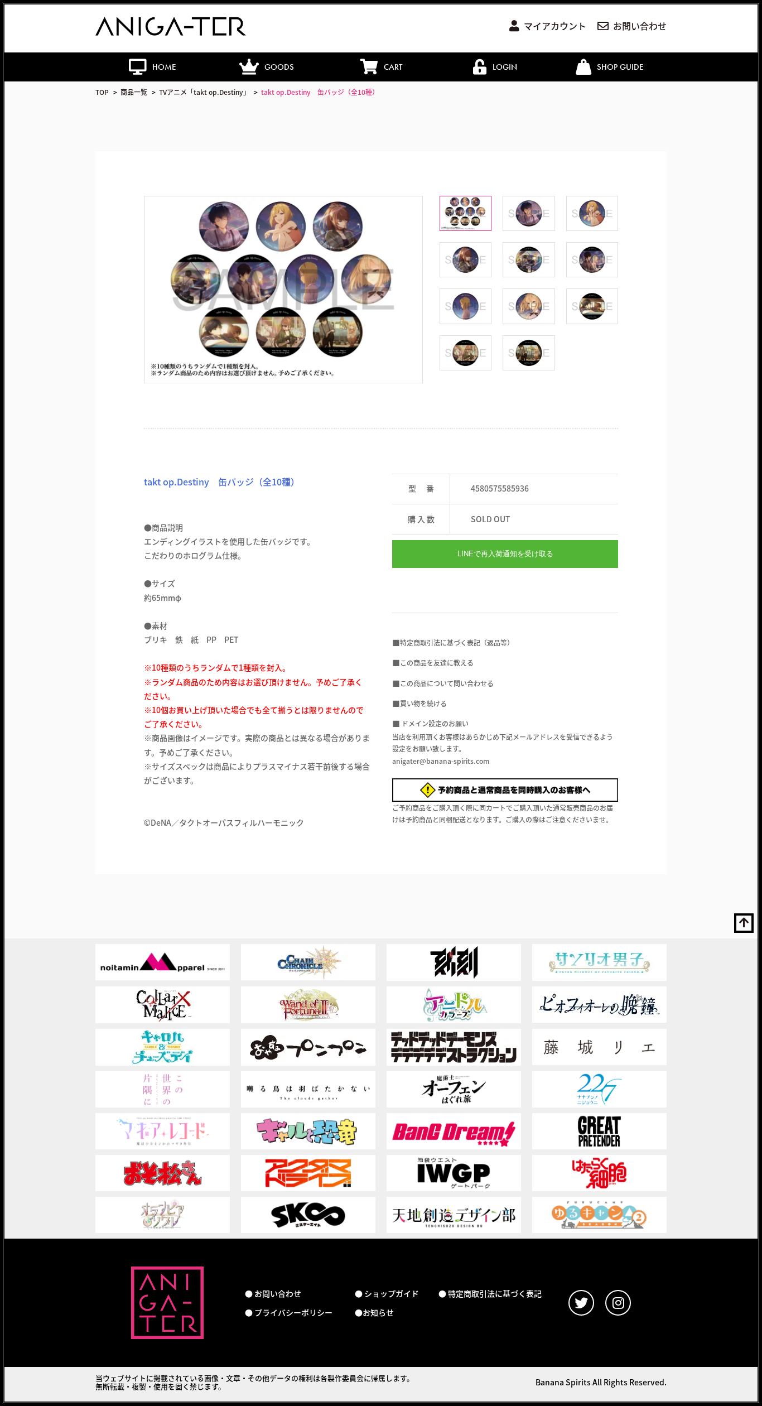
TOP (102, 92)
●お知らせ (374, 1312)
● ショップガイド (387, 1293)
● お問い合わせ (273, 1293)
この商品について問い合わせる (447, 683)
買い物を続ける (423, 703)
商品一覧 (133, 92)
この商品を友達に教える (437, 662)
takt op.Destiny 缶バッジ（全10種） (320, 92)
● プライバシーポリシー (288, 1312)
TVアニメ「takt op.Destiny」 (204, 92)
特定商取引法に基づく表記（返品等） (457, 642)
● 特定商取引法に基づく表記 (490, 1293)
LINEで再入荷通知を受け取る (505, 554)
